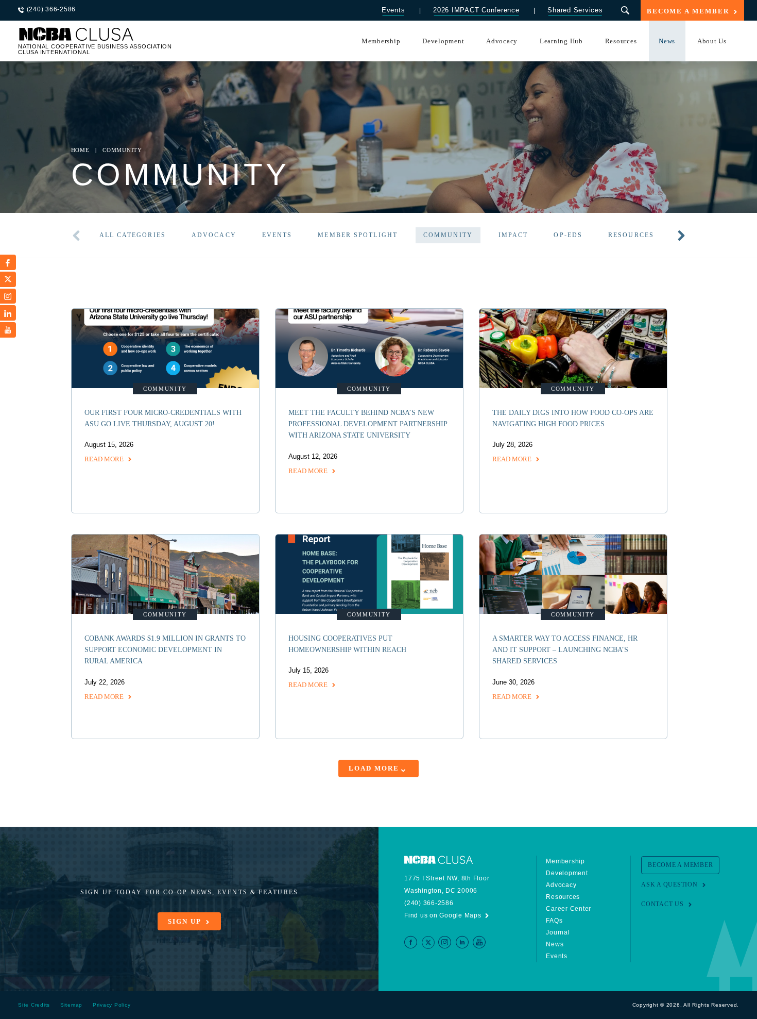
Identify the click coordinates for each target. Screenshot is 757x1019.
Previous (76, 235)
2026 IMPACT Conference (476, 10)
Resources (621, 41)
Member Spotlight (358, 235)
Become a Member (688, 11)
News (667, 41)
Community (448, 235)
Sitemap (71, 1005)
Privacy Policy (112, 1005)
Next (681, 235)
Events (393, 10)
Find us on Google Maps (442, 915)
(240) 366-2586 (429, 903)
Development (443, 41)
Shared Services (575, 10)
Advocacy (502, 41)
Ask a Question (669, 884)
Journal (558, 932)
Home (80, 150)
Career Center (568, 908)
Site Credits (34, 1005)
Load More (374, 768)
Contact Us (662, 904)
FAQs (554, 920)
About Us (712, 41)
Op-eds (568, 235)
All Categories (132, 235)
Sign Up (184, 921)
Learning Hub (561, 41)
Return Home (155, 37)
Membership (381, 41)
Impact (513, 235)
